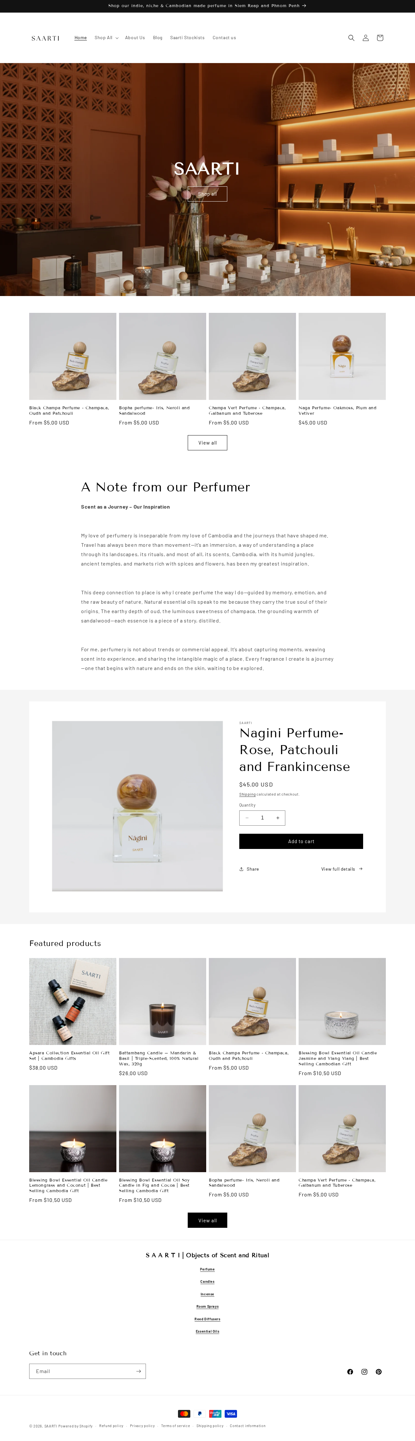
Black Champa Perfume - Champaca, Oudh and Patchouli (69, 410)
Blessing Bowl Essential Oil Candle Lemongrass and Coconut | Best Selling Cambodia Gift (68, 1186)
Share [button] (253, 869)
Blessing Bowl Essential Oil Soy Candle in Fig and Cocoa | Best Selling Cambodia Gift (154, 1186)
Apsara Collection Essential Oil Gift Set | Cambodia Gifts (69, 1055)
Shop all (207, 194)
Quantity (247, 805)
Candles (207, 1281)
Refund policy (111, 1426)
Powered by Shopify (75, 1426)
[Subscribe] (138, 1371)
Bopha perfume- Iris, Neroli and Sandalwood (154, 410)
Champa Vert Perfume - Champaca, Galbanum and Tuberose (247, 410)
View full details (338, 869)
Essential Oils (207, 1331)
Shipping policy (210, 1426)
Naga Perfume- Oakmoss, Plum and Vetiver (338, 410)
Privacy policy (142, 1426)
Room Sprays (207, 1306)
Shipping (247, 794)
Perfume (207, 1269)
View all (207, 443)
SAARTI (50, 1426)
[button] (106, 37)
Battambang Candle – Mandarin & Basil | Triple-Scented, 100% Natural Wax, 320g (159, 1058)
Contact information (248, 1426)
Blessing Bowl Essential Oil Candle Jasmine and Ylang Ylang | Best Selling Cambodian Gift (338, 1058)
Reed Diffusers (207, 1318)
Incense (207, 1294)
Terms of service (175, 1426)
